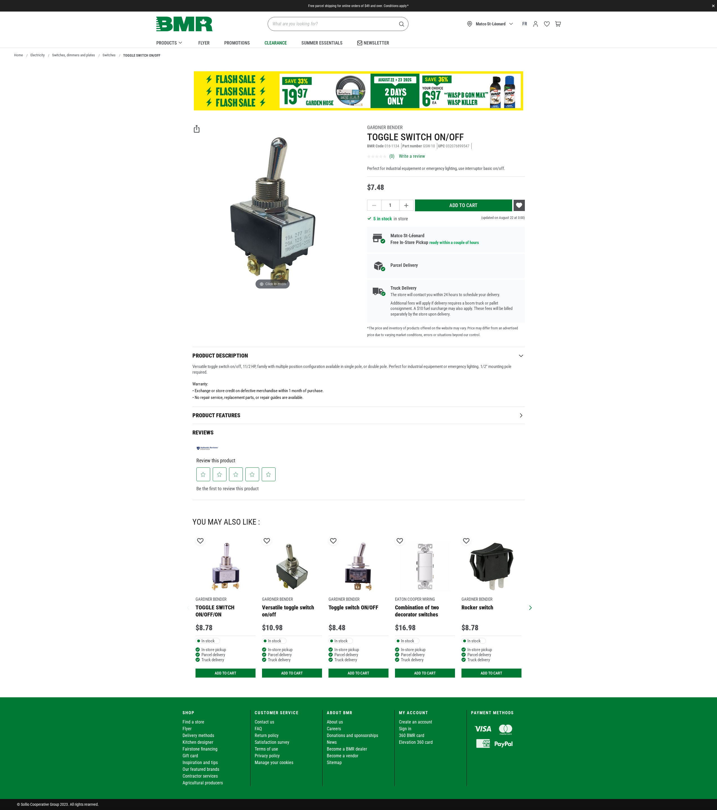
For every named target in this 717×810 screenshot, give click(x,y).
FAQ (258, 728)
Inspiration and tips (200, 762)
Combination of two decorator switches (417, 611)
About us (335, 722)
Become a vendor (342, 755)
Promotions (237, 43)
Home (18, 55)
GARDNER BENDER (385, 127)
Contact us (264, 722)
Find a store (193, 722)
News (332, 742)
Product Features (216, 415)
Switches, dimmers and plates (73, 55)
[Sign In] (535, 24)
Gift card (190, 755)
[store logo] (184, 24)
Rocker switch (477, 607)
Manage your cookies (274, 762)
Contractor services (200, 776)
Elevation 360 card (416, 742)
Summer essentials (322, 43)
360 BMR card (411, 735)
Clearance (276, 43)
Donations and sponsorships (352, 735)
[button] (203, 474)
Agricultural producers (203, 782)
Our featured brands (201, 769)
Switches (109, 55)
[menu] (359, 42)
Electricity (37, 55)
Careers (334, 728)
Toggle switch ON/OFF (353, 607)
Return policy (267, 735)
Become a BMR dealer (347, 749)
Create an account (415, 722)
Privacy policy (267, 755)
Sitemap (334, 762)
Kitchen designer (198, 742)
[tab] (358, 355)
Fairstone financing (200, 749)
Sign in (405, 728)
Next (529, 607)
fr (524, 23)
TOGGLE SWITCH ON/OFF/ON (215, 611)
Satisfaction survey (272, 742)
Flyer (204, 43)
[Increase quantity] (406, 205)
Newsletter (376, 43)
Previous (188, 607)
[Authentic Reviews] (207, 448)
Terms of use (266, 749)
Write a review (412, 156)
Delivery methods (198, 735)
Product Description (220, 355)
